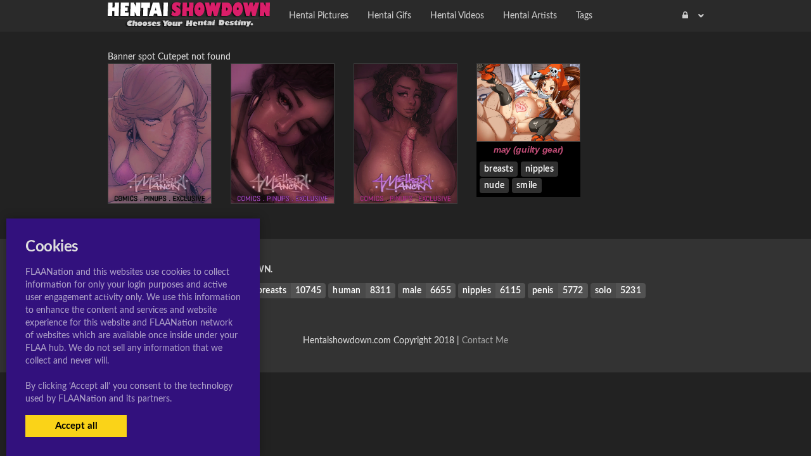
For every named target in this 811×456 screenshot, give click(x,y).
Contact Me (485, 340)
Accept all (76, 426)
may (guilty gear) (528, 149)
